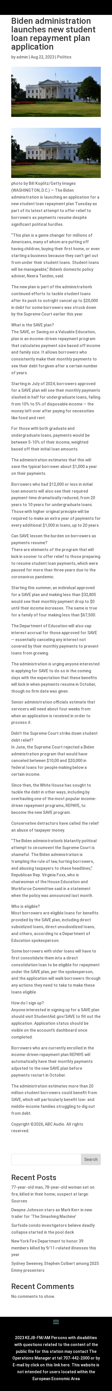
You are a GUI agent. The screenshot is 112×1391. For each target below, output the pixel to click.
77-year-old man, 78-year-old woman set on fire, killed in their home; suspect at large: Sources (52, 1194)
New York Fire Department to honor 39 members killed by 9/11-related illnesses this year (53, 1248)
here (65, 1365)
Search (91, 1159)
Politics (64, 57)
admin (22, 57)
